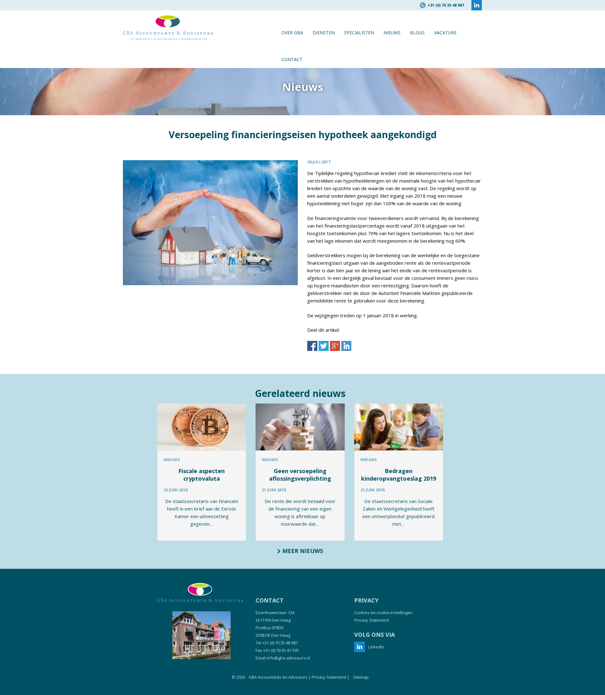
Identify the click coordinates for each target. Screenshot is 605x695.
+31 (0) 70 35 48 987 (280, 643)
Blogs (417, 33)
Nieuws (391, 33)
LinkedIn (376, 647)
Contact (291, 59)
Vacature (445, 33)
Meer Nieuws (302, 551)
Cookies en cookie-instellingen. (383, 612)
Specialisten (359, 33)
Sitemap (361, 677)
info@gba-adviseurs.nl (288, 658)
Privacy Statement (371, 620)
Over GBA (292, 33)
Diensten (324, 33)
